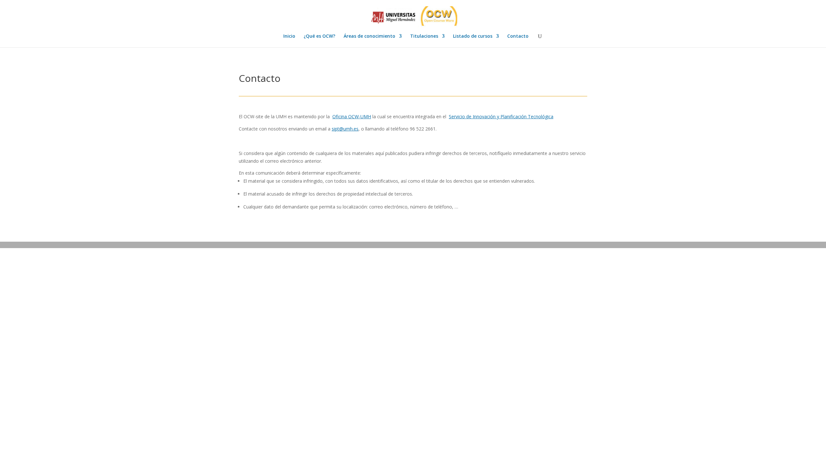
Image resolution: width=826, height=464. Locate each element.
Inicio (289, 36)
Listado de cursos (472, 36)
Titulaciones (424, 36)
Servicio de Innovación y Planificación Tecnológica (501, 116)
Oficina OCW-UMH (351, 116)
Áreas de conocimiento (369, 36)
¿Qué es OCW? (319, 36)
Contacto (518, 36)
